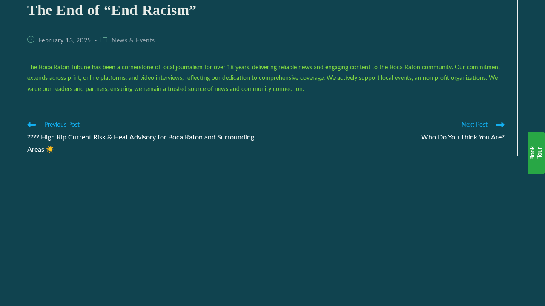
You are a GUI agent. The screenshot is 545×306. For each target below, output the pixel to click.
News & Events (133, 41)
